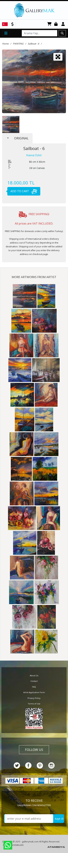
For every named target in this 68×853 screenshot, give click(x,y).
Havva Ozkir (34, 155)
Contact (34, 681)
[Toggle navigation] (6, 33)
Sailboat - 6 (33, 43)
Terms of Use (34, 703)
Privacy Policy (34, 698)
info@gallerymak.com (13, 844)
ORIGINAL (21, 138)
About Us (34, 675)
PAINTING (18, 43)
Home (5, 43)
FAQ (34, 686)
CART (49, 24)
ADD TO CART (20, 191)
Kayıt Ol (59, 818)
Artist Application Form (34, 692)
